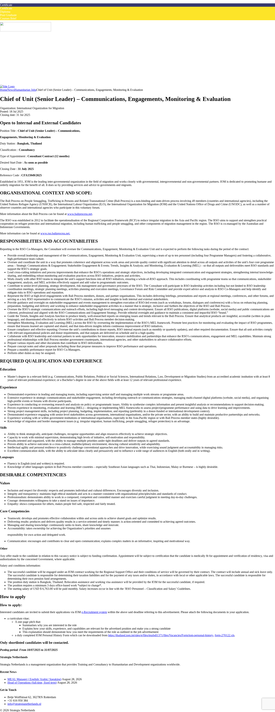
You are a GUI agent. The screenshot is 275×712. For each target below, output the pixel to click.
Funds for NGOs (25, 80)
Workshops (21, 50)
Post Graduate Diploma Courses (34, 60)
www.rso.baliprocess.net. (55, 233)
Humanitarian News (27, 73)
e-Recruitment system (94, 612)
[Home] (7, 86)
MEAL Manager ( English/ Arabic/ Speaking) (34, 679)
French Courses (16, 67)
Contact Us (14, 83)
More (10, 70)
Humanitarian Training (20, 63)
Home (11, 40)
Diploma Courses (25, 57)
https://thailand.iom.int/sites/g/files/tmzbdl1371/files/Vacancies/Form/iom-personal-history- (161, 635)
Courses (12, 46)
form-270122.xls (224, 635)
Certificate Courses (26, 53)
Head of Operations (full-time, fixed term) (32, 682)
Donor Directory (25, 77)
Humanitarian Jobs (18, 43)
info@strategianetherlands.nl (24, 703)
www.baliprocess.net (79, 214)
